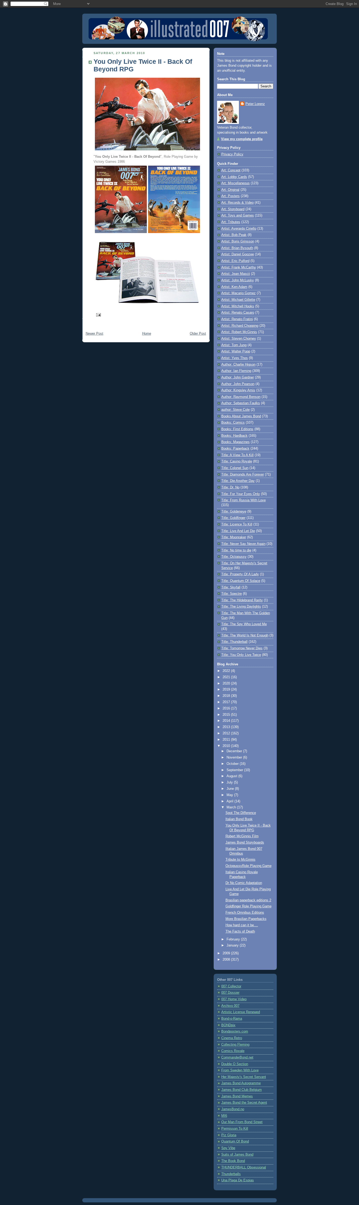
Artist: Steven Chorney (238, 338)
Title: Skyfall (230, 587)
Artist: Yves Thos (234, 358)
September (235, 770)
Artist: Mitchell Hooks (237, 306)
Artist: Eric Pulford (235, 261)
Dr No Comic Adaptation (243, 883)
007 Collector (231, 986)
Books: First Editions (237, 429)
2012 (227, 733)
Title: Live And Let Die (238, 531)
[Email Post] (98, 314)
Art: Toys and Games (237, 215)
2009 (227, 953)
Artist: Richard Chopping (239, 326)
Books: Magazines (235, 442)
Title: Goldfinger (233, 518)
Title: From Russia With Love (243, 500)
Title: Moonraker (233, 537)
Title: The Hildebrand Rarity (242, 600)
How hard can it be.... (241, 925)
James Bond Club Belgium (241, 1090)
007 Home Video (234, 999)
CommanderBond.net (237, 1057)
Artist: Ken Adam (234, 287)
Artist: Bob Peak (234, 235)
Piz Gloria (228, 1135)
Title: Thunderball (234, 642)
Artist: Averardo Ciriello (238, 228)
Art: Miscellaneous (235, 183)
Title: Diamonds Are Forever (242, 474)
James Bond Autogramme (241, 1083)
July (230, 782)
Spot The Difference (240, 813)
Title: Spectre (231, 594)
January (233, 945)
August (232, 776)
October (233, 764)
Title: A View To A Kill (237, 455)
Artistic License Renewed (240, 1012)
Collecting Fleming (235, 1044)
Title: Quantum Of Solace (240, 581)
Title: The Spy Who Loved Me (244, 624)
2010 (227, 746)
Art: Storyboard (232, 209)
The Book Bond (233, 1161)
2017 (227, 702)
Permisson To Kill (234, 1128)
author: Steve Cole (235, 410)
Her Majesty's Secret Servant (243, 1077)
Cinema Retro (231, 1038)
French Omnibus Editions (244, 912)
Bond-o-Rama (231, 1018)
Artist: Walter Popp (235, 351)
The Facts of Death (240, 931)
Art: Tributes (230, 222)
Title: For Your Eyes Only (240, 494)
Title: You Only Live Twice (241, 655)
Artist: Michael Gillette (238, 300)
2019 (227, 689)
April (230, 801)
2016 (227, 708)
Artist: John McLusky (237, 280)
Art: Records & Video (237, 202)
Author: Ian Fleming (236, 371)
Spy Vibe (228, 1148)
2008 (227, 959)
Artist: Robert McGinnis (239, 332)
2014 (227, 721)
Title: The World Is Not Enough (244, 635)
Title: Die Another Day (238, 481)
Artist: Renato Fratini (237, 319)
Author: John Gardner (237, 377)
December (235, 751)
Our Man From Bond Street (242, 1122)
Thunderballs (231, 1174)
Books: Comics (233, 422)
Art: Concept (230, 170)
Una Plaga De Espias (237, 1180)
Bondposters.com (234, 1031)
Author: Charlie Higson (238, 364)
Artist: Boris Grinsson (237, 241)
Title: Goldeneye (233, 511)
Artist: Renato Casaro (237, 312)
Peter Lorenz (255, 104)
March (232, 807)
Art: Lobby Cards (234, 177)
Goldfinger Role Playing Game (248, 906)
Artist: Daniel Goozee (237, 254)
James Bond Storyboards (244, 842)
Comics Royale (232, 1051)
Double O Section (234, 1064)
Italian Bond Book (239, 819)
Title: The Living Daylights (241, 606)
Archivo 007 (230, 1006)
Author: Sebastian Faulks (240, 403)
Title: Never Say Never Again (243, 544)
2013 (227, 727)
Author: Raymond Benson (240, 397)
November (235, 757)
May (230, 795)
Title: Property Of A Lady (240, 574)
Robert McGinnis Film (242, 836)
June (231, 789)
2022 (227, 671)
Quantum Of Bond (235, 1141)
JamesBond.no (232, 1109)
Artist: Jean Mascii (235, 274)
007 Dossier (230, 992)
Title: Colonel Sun (234, 468)
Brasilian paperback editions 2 (248, 900)
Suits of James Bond (237, 1154)
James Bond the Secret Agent (244, 1102)
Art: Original (230, 190)
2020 (227, 683)
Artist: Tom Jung (234, 345)
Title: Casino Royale (236, 461)
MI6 (224, 1116)
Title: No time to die (236, 550)
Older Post (198, 333)
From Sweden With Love (240, 1070)
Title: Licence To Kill (236, 524)
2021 (227, 677)
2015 (227, 715)
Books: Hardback (234, 436)
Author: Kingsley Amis (238, 390)
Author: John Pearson (237, 384)
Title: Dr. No (230, 487)
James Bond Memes (237, 1096)
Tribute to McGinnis (240, 859)
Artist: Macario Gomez (238, 293)
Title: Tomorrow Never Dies (242, 648)
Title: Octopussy (234, 557)
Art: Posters (230, 196)
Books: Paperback (235, 448)
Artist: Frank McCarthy (238, 267)
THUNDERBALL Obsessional (243, 1167)
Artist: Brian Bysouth (237, 248)
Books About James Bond (241, 416)
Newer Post (94, 333)
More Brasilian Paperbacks (245, 919)
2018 (227, 696)
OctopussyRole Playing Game (248, 866)
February (234, 939)
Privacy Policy (232, 154)
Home (146, 333)
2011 (227, 739)
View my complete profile (242, 139)
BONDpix (228, 1025)
